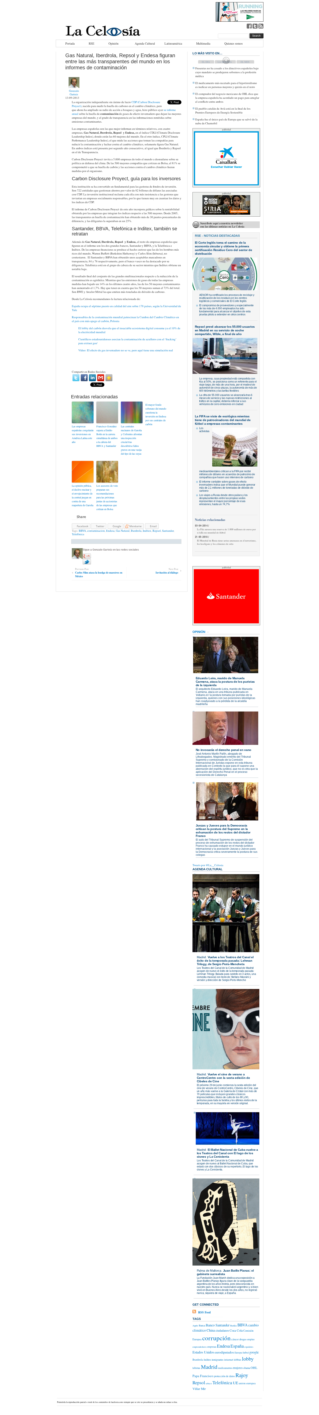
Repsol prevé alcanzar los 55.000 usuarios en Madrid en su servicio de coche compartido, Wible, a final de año (225, 330)
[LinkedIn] (92, 377)
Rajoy (241, 1375)
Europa (238, 1352)
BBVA (82, 531)
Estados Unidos (203, 1352)
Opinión (113, 43)
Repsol (157, 531)
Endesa (110, 531)
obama (246, 1368)
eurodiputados (224, 1352)
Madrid (201, 957)
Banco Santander (218, 1325)
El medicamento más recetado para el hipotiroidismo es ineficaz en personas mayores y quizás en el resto (226, 85)
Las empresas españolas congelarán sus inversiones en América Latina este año (83, 434)
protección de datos (224, 1376)
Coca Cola (236, 1330)
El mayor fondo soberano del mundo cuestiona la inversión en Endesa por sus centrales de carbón (155, 414)
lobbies (237, 1359)
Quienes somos (233, 43)
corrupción (216, 1338)
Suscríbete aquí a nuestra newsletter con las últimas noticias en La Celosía (222, 224)
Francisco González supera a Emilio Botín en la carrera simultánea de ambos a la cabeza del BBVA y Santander (107, 436)
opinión (198, 632)
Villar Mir (199, 1388)
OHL (254, 1368)
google (254, 1352)
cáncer (235, 1339)
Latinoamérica (173, 43)
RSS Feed (204, 1312)
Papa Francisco (202, 1376)
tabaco (209, 1383)
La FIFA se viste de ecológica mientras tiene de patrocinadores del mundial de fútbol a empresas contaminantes (223, 420)
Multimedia (203, 43)
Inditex (147, 531)
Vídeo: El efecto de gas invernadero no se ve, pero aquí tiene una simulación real (125, 350)
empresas (211, 1346)
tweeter (255, 26)
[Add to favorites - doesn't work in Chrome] (108, 377)
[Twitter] (75, 377)
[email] (100, 377)
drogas (243, 1339)
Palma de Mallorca (209, 1270)
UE (235, 1382)
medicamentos (225, 1368)
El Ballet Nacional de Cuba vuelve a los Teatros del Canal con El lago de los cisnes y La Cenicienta (227, 1153)
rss (260, 26)
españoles (248, 1346)
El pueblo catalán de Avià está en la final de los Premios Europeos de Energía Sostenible (222, 110)
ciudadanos (222, 1330)
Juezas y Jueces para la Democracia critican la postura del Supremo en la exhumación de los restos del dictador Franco (223, 831)
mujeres (238, 1368)
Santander (168, 531)
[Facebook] (84, 377)
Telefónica (78, 534)
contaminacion (96, 531)
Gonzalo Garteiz (74, 92)
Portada (70, 43)
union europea (247, 1383)
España (237, 1346)
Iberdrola (136, 531)
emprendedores (199, 1346)
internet (228, 1360)
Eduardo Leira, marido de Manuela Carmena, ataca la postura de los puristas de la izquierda (225, 681)
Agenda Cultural (145, 43)
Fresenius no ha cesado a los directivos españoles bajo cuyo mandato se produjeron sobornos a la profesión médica (227, 72)
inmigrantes (218, 1359)
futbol (246, 1352)
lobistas (196, 1368)
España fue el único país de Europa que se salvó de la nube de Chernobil (226, 121)
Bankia (233, 1325)
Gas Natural (123, 531)
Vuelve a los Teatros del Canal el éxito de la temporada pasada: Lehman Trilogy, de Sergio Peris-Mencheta (225, 960)
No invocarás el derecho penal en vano (224, 750)
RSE (91, 43)
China (211, 1330)
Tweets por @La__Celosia (207, 865)
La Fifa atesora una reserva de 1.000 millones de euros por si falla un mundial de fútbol (226, 531)
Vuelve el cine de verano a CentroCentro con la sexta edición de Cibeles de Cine (223, 1078)
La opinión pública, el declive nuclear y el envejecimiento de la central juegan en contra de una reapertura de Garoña (82, 495)
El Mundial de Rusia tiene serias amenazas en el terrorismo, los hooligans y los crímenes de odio (226, 542)
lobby (248, 1358)
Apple (195, 1325)
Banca (202, 1325)
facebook (249, 26)
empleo (251, 1339)
